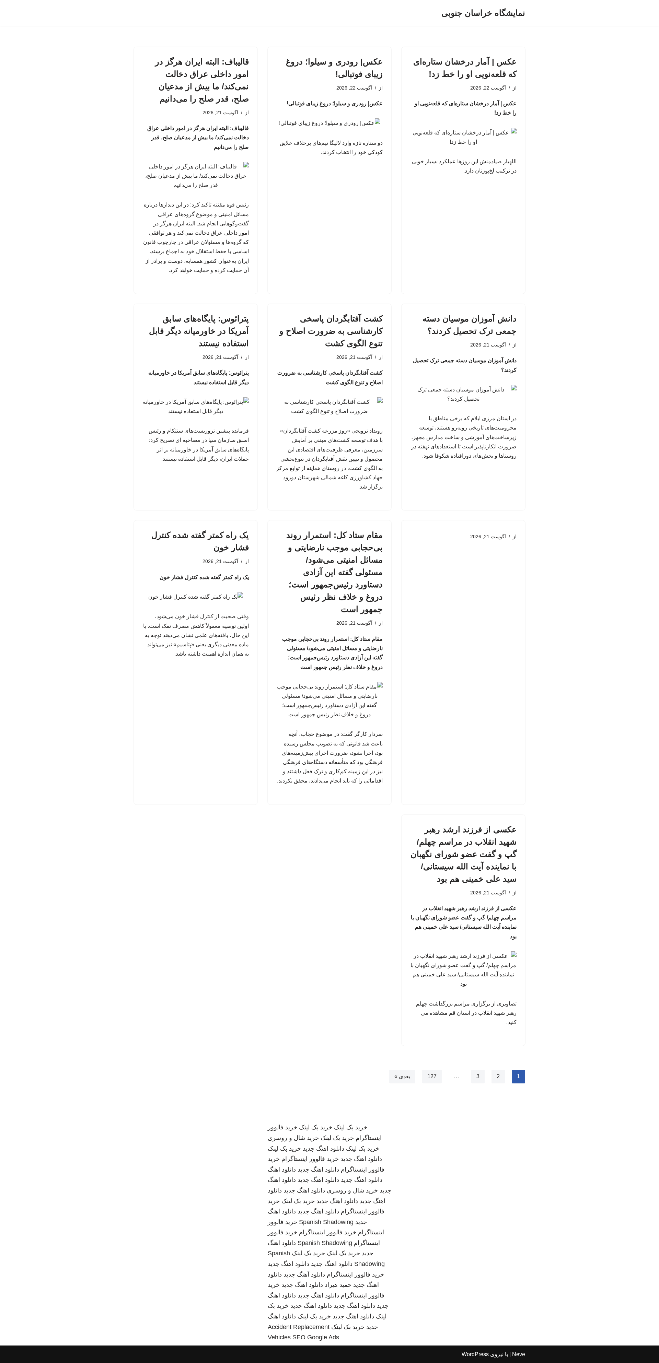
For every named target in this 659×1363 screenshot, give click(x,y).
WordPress (475, 1354)
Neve (518, 1354)
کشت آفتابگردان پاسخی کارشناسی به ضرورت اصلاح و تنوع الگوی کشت (331, 331)
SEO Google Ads (315, 1337)
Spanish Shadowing (326, 1222)
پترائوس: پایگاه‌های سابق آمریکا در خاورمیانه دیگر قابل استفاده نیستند (199, 331)
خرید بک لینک (350, 1127)
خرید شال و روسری (293, 1138)
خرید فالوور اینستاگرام (310, 1158)
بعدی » (402, 1076)
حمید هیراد (338, 1284)
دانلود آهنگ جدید (304, 1274)
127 (432, 1076)
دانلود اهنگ (282, 1169)
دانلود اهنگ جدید (323, 1148)
